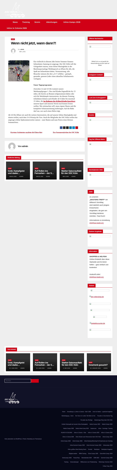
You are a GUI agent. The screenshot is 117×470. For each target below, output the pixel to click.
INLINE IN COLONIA (66, 432)
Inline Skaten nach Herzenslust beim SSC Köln (88, 436)
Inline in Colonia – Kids (80, 432)
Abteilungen (52, 22)
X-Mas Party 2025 (107, 466)
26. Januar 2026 (95, 368)
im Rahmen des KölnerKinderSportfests (59, 101)
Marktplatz (97, 449)
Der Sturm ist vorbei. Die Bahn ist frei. (85, 416)
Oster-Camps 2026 (93, 453)
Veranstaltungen (74, 462)
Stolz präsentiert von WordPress (13, 439)
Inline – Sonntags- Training (105, 428)
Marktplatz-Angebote (106, 449)
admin (22, 49)
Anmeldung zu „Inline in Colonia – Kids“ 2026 (79, 411)
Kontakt (90, 449)
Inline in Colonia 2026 (17, 28)
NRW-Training (82, 453)
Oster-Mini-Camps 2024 (106, 453)
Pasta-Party (76, 457)
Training (26, 22)
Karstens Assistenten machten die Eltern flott (26, 132)
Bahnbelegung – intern (67, 416)
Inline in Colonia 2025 (93, 432)
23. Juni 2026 (40, 368)
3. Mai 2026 (66, 368)
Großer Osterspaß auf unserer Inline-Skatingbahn (75, 424)
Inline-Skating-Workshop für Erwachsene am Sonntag (98, 441)
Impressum (93, 428)
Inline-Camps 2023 (107, 436)
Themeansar (38, 439)
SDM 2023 (96, 457)
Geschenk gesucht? (98, 365)
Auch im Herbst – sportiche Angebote (102, 411)
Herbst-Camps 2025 (107, 424)
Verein (37, 22)
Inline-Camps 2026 (72, 22)
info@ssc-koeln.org (96, 223)
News (15, 22)
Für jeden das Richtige (86, 420)
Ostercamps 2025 (67, 457)
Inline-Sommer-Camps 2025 (94, 445)
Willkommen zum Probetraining (88, 462)
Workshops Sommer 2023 (105, 462)
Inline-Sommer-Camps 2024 (77, 445)
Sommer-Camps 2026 (106, 457)
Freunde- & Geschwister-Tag (104, 416)
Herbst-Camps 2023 (95, 424)
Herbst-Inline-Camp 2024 (82, 428)
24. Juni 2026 (13, 368)
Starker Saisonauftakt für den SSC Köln (71, 172)
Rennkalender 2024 (87, 457)
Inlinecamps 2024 (107, 445)
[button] (107, 25)
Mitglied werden (73, 453)
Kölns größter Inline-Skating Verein (77, 449)
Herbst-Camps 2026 (68, 428)
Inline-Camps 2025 (66, 441)
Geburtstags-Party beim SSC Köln (103, 420)
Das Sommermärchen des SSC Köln (66, 132)
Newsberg (29, 439)
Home (63, 411)
